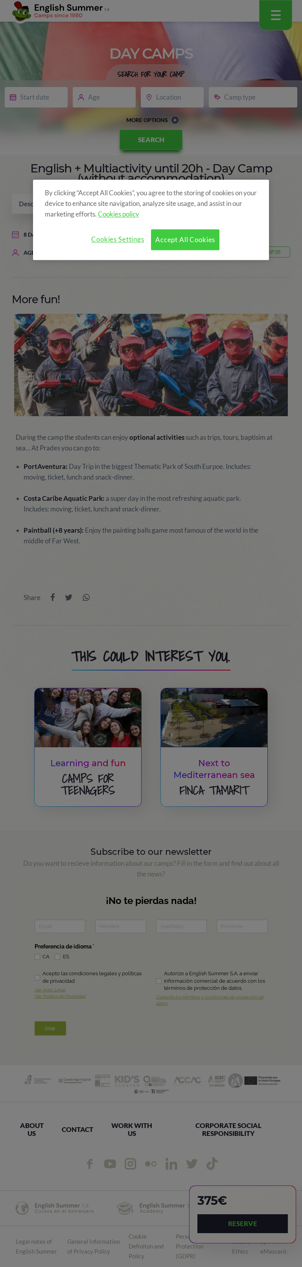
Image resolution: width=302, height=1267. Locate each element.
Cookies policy (118, 214)
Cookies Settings (117, 239)
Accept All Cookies (185, 239)
